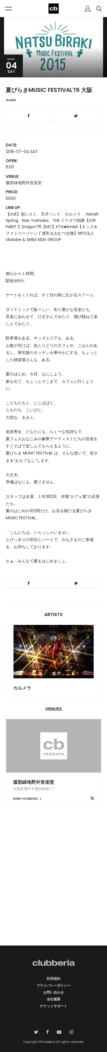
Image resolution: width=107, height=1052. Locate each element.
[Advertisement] (53, 886)
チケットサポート (53, 1005)
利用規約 (53, 978)
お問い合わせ (53, 992)
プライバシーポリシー (54, 985)
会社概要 (53, 999)
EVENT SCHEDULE (25, 798)
